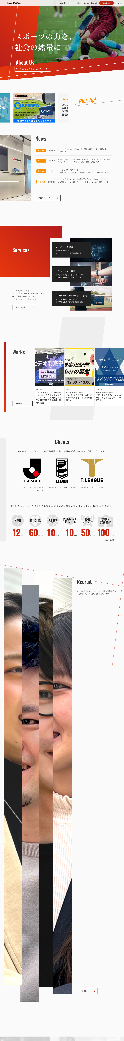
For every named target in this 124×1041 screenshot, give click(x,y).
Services (78, 3)
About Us (62, 3)
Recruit (94, 3)
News (70, 3)
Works (86, 3)
